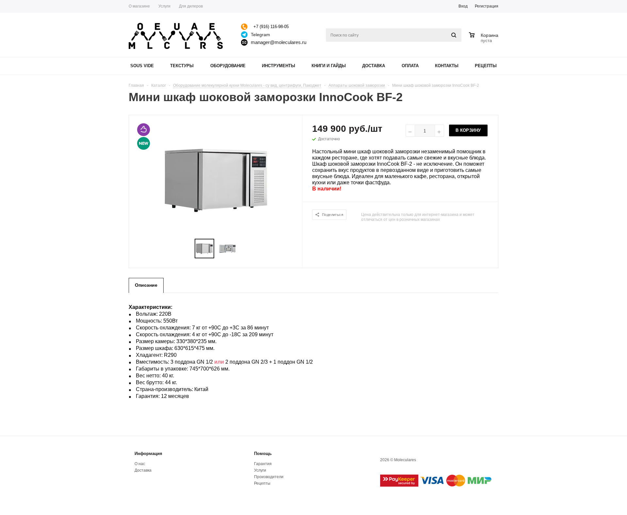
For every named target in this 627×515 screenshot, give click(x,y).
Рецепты (486, 65)
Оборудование (228, 65)
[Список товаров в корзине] (484, 39)
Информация (148, 453)
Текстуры (182, 65)
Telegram (260, 34)
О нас (140, 464)
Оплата (410, 65)
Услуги (260, 470)
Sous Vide (142, 65)
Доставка (373, 65)
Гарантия (263, 464)
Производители (268, 477)
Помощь (263, 453)
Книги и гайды (329, 65)
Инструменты (278, 65)
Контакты (446, 65)
